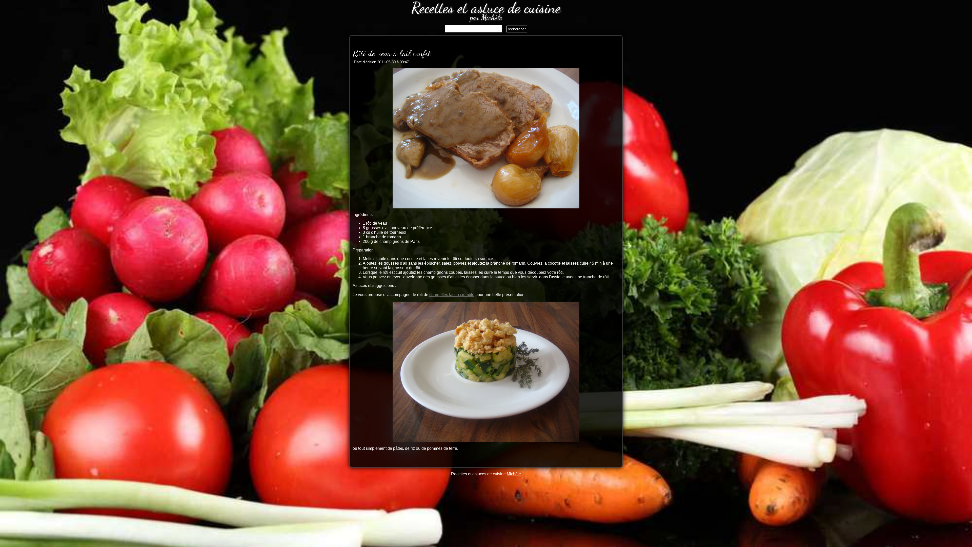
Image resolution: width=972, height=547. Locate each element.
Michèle (514, 474)
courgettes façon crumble (451, 294)
